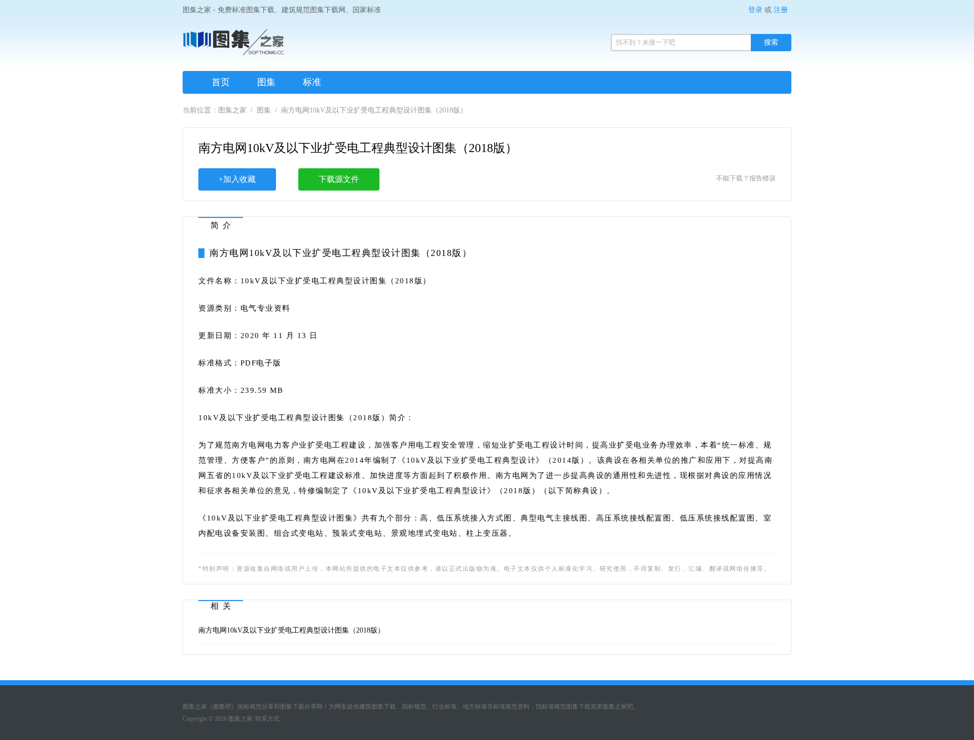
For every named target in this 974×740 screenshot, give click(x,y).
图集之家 (232, 110)
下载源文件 (339, 179)
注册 (781, 10)
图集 (266, 82)
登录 (755, 10)
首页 (221, 82)
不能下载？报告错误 (746, 178)
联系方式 (267, 718)
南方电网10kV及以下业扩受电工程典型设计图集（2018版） (291, 630)
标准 (312, 82)
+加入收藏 (237, 179)
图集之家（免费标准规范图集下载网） (233, 45)
